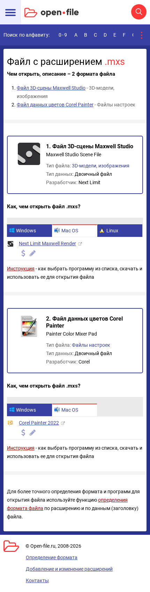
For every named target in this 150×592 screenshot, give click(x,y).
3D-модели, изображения (100, 165)
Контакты (37, 580)
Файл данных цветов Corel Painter (55, 104)
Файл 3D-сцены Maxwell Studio (51, 88)
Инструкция (21, 268)
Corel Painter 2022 (39, 423)
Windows (26, 230)
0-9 (63, 35)
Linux (112, 230)
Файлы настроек (91, 345)
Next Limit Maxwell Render (47, 243)
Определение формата (51, 557)
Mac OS (69, 230)
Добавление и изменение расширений (69, 569)
